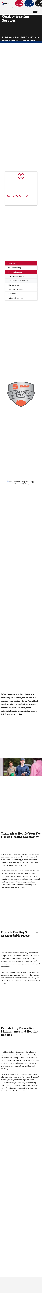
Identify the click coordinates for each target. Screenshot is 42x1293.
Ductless (12, 294)
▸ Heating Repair (17, 276)
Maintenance (13, 285)
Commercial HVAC (16, 289)
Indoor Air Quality (15, 298)
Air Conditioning (14, 268)
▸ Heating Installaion (19, 281)
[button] (19, 5)
